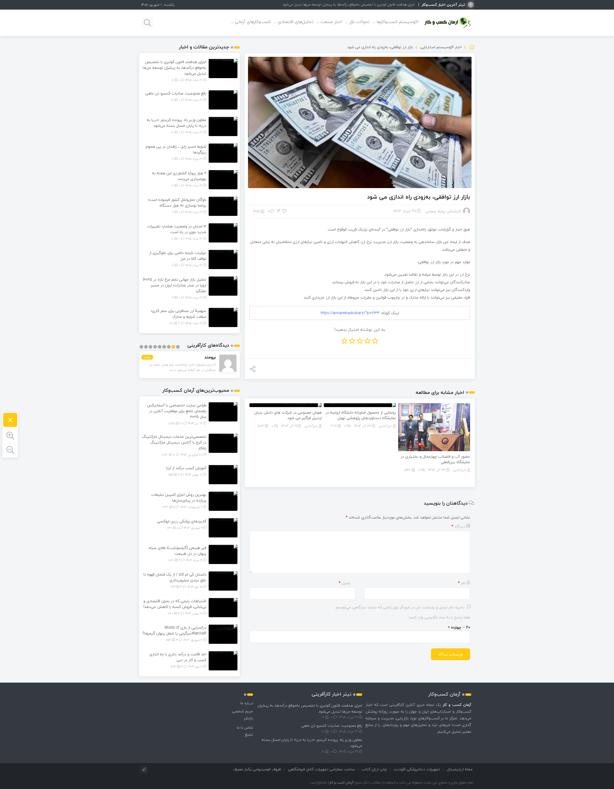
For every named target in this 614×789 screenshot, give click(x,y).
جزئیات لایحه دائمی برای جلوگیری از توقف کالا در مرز (177, 255)
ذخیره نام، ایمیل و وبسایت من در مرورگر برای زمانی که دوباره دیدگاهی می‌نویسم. (400, 607)
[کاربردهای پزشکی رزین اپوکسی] (223, 527)
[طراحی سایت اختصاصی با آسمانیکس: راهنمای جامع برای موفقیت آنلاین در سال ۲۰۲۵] (223, 411)
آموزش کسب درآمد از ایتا (186, 468)
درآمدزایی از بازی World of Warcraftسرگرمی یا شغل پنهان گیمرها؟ (174, 630)
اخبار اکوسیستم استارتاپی (441, 47)
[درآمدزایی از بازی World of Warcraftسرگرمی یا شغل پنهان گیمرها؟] (223, 633)
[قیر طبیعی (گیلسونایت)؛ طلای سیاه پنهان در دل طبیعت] (223, 554)
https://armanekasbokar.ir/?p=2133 (350, 313)
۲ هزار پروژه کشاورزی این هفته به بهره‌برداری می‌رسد (179, 176)
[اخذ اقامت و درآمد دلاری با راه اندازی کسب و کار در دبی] (223, 660)
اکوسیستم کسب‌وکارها (397, 21)
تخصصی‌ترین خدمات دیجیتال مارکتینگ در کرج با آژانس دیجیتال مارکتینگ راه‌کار (174, 442)
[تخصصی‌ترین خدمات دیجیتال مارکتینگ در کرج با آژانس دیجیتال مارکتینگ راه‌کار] (223, 442)
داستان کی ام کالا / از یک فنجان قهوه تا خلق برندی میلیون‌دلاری (174, 577)
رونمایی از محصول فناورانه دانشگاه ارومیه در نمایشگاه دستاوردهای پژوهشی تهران (360, 415)
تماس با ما (245, 727)
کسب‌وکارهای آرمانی (253, 21)
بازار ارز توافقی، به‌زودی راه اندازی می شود (418, 197)
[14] (285, 211)
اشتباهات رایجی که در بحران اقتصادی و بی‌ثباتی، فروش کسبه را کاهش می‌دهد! (174, 604)
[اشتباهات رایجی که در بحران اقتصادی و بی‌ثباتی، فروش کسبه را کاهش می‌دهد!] (223, 607)
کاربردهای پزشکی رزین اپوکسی (181, 521)
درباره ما (246, 703)
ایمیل (344, 583)
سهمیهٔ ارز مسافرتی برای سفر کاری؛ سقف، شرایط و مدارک (178, 313)
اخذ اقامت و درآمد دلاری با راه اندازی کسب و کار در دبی (177, 657)
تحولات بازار (359, 21)
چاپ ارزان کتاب (374, 769)
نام (462, 583)
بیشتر (147, 357)
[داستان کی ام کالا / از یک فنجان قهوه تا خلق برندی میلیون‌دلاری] (223, 580)
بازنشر (248, 718)
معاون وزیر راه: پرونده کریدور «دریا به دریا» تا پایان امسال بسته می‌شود (176, 122)
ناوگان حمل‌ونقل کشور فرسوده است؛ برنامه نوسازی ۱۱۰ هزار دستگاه (177, 202)
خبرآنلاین (459, 470)
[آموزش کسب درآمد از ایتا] (223, 474)
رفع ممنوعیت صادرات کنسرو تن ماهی (389, 4)
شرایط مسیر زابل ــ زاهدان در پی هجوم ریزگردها (176, 149)
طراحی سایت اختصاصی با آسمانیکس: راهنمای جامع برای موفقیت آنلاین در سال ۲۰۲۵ (176, 411)
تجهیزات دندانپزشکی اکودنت (417, 769)
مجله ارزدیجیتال (459, 769)
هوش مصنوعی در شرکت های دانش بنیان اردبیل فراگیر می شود (288, 415)
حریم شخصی (242, 711)
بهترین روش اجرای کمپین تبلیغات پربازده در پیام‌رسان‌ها (178, 497)
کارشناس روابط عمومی (443, 211)
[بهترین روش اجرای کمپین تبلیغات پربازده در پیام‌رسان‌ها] (223, 500)
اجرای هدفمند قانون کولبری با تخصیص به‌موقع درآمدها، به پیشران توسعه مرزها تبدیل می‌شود (174, 67)
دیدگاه (458, 526)
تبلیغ (249, 734)
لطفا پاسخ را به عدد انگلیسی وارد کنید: (439, 617)
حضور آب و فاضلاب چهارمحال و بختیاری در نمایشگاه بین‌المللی (435, 459)
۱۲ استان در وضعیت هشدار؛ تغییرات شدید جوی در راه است (176, 229)
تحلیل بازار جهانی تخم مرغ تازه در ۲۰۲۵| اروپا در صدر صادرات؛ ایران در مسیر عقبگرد (174, 285)
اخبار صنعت (331, 21)
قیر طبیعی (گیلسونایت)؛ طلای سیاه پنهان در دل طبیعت (177, 550)
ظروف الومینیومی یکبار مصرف (257, 769)
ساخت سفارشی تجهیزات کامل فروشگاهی (321, 769)
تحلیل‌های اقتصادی (295, 21)
